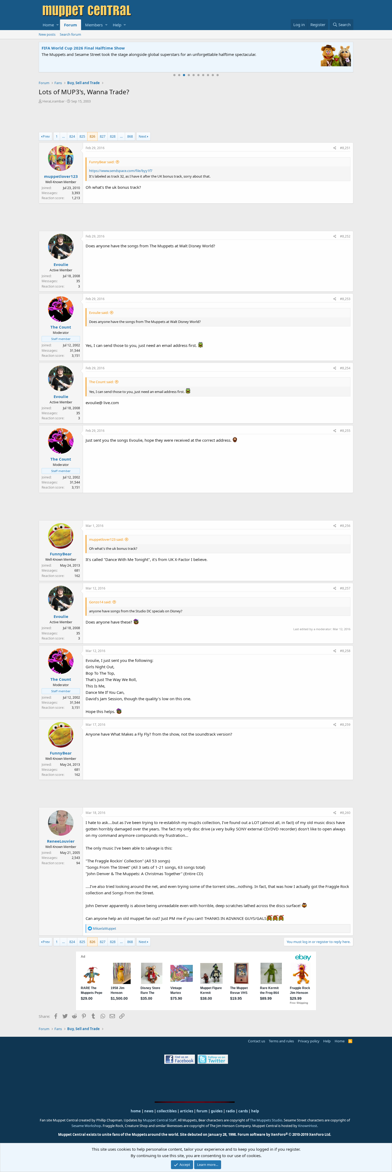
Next (142, 136)
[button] (57, 24)
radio (230, 1111)
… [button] (63, 136)
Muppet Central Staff (159, 1120)
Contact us (256, 1041)
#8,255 (345, 430)
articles (187, 1111)
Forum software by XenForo (284, 1134)
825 (82, 136)
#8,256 (345, 525)
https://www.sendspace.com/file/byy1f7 (120, 170)
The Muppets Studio (266, 1120)
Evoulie (61, 264)
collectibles (167, 1111)
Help (117, 24)
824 (72, 136)
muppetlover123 (61, 176)
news (148, 1111)
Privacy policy (308, 1041)
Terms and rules (281, 1041)
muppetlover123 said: (106, 539)
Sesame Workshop (86, 1125)
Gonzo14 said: (100, 602)
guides (216, 1111)
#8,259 (345, 724)
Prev (46, 136)
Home (48, 24)
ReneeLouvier (61, 841)
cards (243, 1111)
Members (94, 24)
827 (102, 136)
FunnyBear (61, 553)
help (255, 1111)
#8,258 (345, 651)
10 (218, 75)
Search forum (70, 34)
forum (202, 1111)
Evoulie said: (99, 312)
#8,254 (345, 368)
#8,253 (345, 299)
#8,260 (345, 812)
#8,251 (345, 148)
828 (112, 136)
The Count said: (101, 381)
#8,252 (345, 236)
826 (92, 136)
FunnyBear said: (101, 161)
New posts (47, 34)
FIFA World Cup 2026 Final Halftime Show (83, 48)
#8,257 (345, 588)
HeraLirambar (53, 101)
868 (130, 136)
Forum (70, 24)
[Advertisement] (196, 118)
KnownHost (307, 1125)
